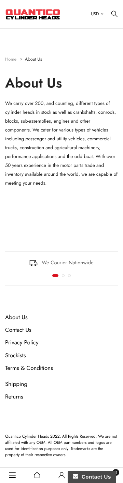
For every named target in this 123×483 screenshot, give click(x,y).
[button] (55, 275)
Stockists (15, 356)
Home (11, 59)
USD (95, 14)
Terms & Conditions (29, 368)
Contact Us (18, 330)
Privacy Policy (22, 343)
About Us (16, 317)
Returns (14, 397)
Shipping (16, 384)
